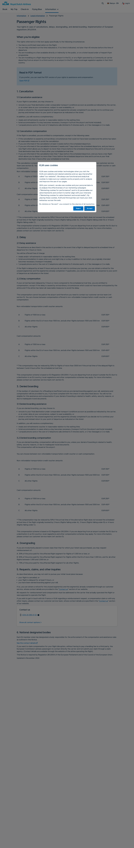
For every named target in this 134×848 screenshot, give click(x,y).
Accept (90, 208)
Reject (78, 208)
